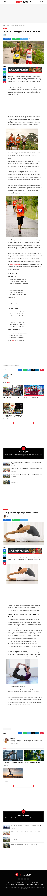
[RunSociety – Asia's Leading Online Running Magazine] (23, 2)
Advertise (24, 882)
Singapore (17, 365)
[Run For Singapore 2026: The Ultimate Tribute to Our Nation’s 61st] (34, 390)
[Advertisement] (23, 13)
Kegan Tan (12, 374)
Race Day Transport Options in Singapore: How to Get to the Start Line (24, 481)
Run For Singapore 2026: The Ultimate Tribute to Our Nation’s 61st (32, 398)
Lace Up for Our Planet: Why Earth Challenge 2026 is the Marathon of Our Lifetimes (26, 474)
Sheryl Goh (10, 516)
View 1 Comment (23, 786)
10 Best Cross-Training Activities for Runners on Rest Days (13, 763)
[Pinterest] (4, 82)
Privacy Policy (29, 884)
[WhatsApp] (4, 72)
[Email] (4, 77)
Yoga (10, 728)
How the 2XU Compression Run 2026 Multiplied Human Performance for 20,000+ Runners (26, 463)
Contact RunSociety (33, 882)
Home (9, 882)
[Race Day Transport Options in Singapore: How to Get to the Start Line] (6, 482)
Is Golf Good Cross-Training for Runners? (32, 762)
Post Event (12, 365)
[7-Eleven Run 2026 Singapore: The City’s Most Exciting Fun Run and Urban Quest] (13, 390)
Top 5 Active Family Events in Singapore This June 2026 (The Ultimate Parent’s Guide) (12, 416)
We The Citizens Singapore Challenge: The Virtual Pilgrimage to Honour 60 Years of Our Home (26, 469)
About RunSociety (15, 882)
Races (5, 28)
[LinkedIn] (4, 80)
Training (5, 509)
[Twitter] (4, 74)
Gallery (13, 340)
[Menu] (5, 2)
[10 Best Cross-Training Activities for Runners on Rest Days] (13, 755)
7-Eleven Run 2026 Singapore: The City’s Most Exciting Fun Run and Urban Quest (12, 398)
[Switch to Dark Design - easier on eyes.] (40, 1)
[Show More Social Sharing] (29, 39)
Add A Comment (23, 422)
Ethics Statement (20, 884)
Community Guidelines (9, 884)
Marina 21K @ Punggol (15, 264)
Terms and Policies (38, 884)
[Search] (42, 2)
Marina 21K (6, 365)
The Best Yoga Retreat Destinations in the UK (13, 780)
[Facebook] (4, 69)
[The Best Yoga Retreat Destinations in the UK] (13, 773)
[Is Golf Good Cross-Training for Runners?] (34, 755)
